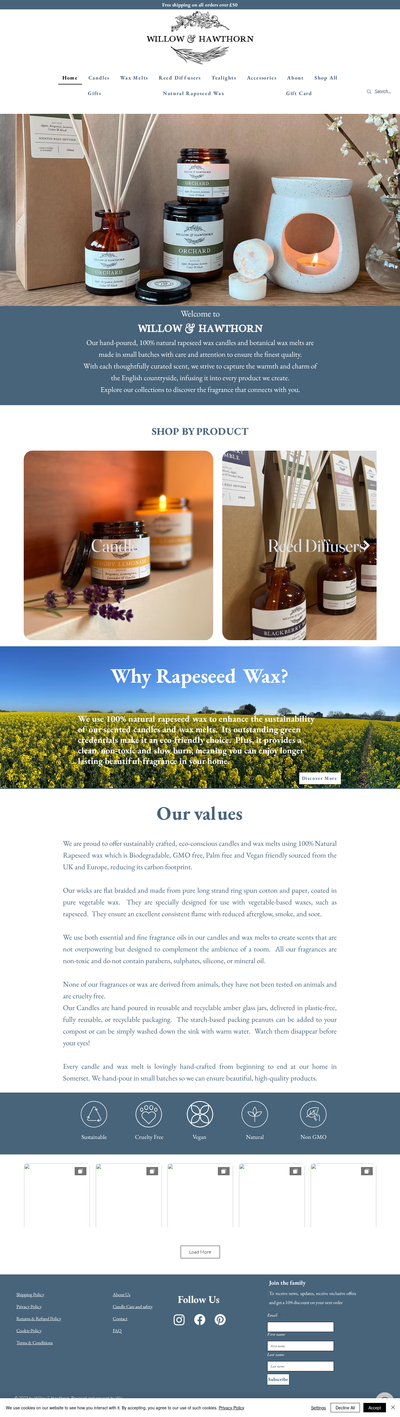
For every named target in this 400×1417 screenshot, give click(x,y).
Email (272, 1315)
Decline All (345, 1408)
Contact (120, 1318)
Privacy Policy (29, 1306)
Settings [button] (318, 1408)
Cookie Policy (29, 1331)
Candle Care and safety (133, 1306)
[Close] (392, 1407)
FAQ (117, 1331)
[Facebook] (199, 1319)
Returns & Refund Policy (38, 1318)
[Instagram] (179, 1319)
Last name (275, 1354)
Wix (119, 1397)
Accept (374, 1408)
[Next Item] (366, 545)
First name (276, 1334)
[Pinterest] (220, 1319)
